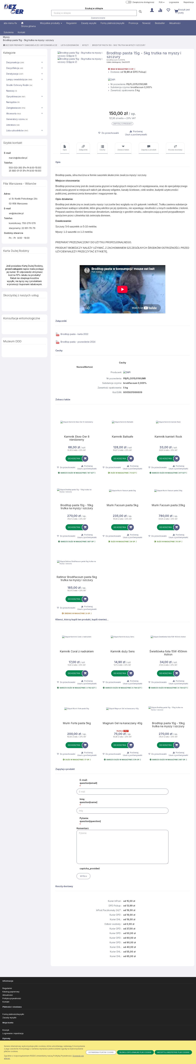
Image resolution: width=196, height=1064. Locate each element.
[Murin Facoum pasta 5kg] (122, 490)
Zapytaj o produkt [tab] (148, 150)
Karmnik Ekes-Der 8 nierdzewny (76, 438)
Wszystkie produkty (50, 23)
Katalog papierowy (10, 992)
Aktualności (7, 995)
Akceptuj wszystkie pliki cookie (173, 1052)
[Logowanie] (152, 10)
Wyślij (83, 876)
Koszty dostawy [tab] (175, 150)
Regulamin (7, 988)
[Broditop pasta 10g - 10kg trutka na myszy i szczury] (76, 490)
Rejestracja (189, 2)
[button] (162, 2)
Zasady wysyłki (9, 1017)
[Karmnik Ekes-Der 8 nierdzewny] (76, 422)
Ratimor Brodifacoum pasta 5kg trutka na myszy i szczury (77, 578)
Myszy (85, 45)
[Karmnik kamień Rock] (168, 422)
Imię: (88, 800)
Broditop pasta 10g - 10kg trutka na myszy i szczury (76, 507)
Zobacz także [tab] (123, 150)
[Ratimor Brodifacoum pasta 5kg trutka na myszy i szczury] (76, 562)
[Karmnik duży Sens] (122, 637)
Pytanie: (90, 820)
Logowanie (174, 2)
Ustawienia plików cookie (101, 1052)
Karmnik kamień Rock (168, 436)
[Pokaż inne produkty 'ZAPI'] (150, 80)
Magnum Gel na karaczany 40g (122, 723)
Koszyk (5, 1030)
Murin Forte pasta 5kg (77, 723)
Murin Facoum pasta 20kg (168, 505)
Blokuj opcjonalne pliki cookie (135, 1052)
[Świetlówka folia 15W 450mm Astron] (168, 637)
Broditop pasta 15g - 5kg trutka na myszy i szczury (118, 45)
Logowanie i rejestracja (12, 1033)
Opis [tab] (65, 150)
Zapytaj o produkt (122, 124)
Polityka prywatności (11, 998)
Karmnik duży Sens (122, 651)
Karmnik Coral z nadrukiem (77, 651)
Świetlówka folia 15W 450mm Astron (168, 653)
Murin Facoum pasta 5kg (122, 505)
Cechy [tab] (102, 150)
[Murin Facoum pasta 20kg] (168, 490)
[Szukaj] (141, 11)
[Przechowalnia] (168, 10)
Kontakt (5, 1002)
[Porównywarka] (160, 10)
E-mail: (88, 781)
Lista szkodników (70, 45)
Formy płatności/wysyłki (13, 1014)
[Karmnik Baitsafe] (122, 422)
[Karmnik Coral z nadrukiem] (76, 637)
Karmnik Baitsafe (122, 436)
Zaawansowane (98, 18)
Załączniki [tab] (83, 150)
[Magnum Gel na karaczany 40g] (122, 708)
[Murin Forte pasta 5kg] (76, 708)
